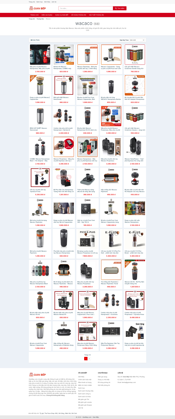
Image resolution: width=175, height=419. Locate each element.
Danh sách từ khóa (84, 396)
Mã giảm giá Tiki (83, 399)
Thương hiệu (40, 19)
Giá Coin (74, 413)
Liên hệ (54, 2)
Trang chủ (32, 2)
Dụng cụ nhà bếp (61, 15)
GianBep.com (87, 417)
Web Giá (68, 413)
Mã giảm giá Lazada (85, 402)
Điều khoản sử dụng (84, 382)
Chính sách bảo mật (84, 379)
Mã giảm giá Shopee (85, 405)
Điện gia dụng (47, 15)
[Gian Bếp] (39, 374)
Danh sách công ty (84, 394)
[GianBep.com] (37, 8)
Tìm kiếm (120, 8)
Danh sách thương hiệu (85, 391)
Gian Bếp (96, 417)
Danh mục (39, 2)
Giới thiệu (47, 2)
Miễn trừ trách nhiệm (85, 385)
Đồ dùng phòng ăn (78, 15)
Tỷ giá (42, 413)
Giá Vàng (61, 413)
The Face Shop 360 (51, 413)
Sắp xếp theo (124, 40)
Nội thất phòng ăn (96, 15)
